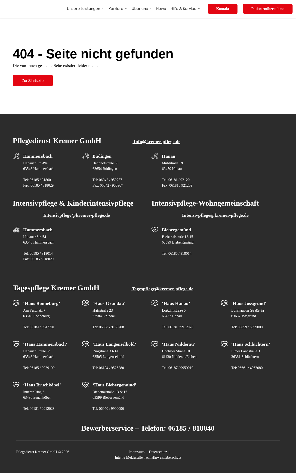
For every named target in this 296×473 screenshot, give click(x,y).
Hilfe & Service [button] (183, 8)
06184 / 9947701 (42, 327)
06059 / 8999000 (250, 327)
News (161, 8)
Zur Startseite (33, 81)
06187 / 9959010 (180, 368)
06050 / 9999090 (111, 408)
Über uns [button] (140, 8)
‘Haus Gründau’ (109, 303)
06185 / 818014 (41, 253)
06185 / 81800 (40, 180)
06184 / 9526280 (111, 368)
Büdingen (101, 156)
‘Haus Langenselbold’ (114, 344)
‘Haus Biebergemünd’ (114, 384)
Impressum (137, 452)
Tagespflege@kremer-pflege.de (162, 288)
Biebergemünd (176, 229)
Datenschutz (158, 452)
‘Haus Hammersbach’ (45, 344)
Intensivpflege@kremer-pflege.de (76, 215)
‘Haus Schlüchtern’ (250, 344)
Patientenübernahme (267, 9)
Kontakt (222, 9)
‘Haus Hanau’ (176, 303)
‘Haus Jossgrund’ (248, 303)
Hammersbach (37, 156)
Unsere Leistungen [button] (83, 8)
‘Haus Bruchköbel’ (42, 384)
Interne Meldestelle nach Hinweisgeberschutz (148, 457)
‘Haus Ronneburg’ (41, 303)
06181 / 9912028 (42, 408)
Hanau (168, 156)
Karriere (115, 8)
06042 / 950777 (110, 180)
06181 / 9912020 (180, 327)
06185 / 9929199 (42, 368)
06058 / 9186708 (111, 327)
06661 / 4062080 (250, 368)
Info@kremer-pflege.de (156, 141)
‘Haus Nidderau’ (178, 344)
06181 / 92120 (179, 180)
